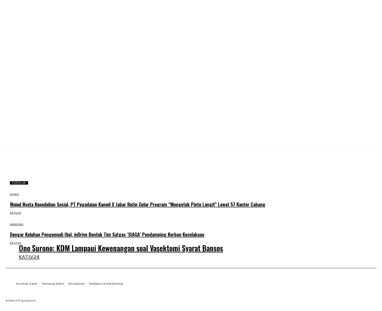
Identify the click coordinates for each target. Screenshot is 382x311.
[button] (371, 139)
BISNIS (14, 194)
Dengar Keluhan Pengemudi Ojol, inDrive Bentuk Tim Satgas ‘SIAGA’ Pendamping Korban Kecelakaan (107, 234)
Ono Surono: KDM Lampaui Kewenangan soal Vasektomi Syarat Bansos (121, 248)
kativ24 (15, 213)
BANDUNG (16, 224)
